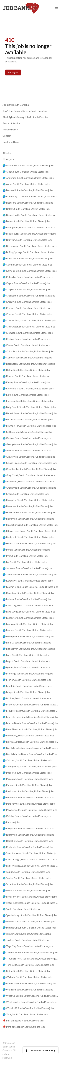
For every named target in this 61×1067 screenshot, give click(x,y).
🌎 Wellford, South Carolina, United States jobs (28, 989)
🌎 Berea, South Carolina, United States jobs (26, 221)
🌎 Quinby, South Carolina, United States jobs (27, 816)
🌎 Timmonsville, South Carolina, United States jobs (30, 952)
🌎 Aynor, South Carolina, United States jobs (26, 183)
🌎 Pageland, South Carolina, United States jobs (28, 778)
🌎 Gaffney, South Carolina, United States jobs (27, 431)
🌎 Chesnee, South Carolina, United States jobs (27, 307)
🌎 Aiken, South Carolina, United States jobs (26, 171)
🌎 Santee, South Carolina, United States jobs (27, 877)
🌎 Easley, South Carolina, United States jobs (26, 382)
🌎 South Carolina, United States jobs (22, 908)
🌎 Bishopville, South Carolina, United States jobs (29, 227)
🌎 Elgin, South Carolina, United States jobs (26, 394)
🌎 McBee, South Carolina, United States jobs (27, 698)
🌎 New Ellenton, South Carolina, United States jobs (30, 729)
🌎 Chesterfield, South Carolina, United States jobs (30, 320)
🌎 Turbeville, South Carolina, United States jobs (28, 964)
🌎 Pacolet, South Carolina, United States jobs (27, 772)
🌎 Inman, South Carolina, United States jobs (26, 549)
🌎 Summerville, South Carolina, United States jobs (29, 927)
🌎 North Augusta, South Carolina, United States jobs (30, 741)
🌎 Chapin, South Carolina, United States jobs (27, 289)
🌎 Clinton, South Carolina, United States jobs (27, 338)
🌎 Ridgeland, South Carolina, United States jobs (28, 828)
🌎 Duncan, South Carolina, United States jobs (27, 376)
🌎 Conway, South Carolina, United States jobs (27, 357)
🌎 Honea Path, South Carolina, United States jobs (29, 543)
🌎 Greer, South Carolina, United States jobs (26, 493)
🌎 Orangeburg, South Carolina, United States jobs (30, 766)
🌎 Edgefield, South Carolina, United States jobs (28, 388)
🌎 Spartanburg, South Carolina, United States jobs (30, 915)
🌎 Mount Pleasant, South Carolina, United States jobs (30, 710)
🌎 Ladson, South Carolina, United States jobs (27, 599)
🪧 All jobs (8, 159)
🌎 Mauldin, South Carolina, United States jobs (27, 685)
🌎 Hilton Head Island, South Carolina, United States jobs (30, 530)
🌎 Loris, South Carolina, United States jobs (26, 654)
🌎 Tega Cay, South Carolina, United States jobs (28, 946)
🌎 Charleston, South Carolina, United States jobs (29, 295)
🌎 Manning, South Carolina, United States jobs (28, 673)
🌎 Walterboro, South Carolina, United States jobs (29, 983)
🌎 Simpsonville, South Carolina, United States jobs (30, 896)
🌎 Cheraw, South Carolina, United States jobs (27, 301)
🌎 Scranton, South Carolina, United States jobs (28, 884)
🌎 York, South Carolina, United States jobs (25, 1014)
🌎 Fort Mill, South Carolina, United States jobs (28, 419)
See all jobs (13, 72)
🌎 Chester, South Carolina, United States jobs (27, 314)
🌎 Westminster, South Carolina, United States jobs (30, 1001)
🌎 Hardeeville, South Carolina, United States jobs (29, 512)
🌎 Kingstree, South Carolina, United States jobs (28, 592)
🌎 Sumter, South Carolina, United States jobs (27, 933)
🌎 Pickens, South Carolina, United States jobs (27, 785)
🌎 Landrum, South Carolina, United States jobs (28, 623)
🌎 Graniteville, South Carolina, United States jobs (29, 469)
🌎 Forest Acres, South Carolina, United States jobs (30, 413)
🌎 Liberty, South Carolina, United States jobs (27, 642)
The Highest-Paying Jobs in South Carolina (25, 117)
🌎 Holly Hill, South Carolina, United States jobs (28, 537)
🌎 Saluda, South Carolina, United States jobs (26, 871)
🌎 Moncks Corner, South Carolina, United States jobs (30, 704)
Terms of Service (11, 123)
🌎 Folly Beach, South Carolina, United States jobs (29, 407)
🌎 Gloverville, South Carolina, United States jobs (29, 456)
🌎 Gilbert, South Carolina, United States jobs (27, 450)
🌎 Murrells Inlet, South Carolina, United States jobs (30, 716)
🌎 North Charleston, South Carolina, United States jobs (30, 747)
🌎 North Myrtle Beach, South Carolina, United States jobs (30, 754)
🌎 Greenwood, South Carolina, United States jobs (29, 487)
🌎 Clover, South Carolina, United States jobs (26, 345)
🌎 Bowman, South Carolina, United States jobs (28, 258)
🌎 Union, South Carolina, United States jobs (26, 970)
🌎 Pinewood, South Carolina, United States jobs (28, 797)
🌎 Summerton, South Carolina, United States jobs (29, 921)
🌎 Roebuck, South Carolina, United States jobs (28, 846)
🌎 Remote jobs (11, 822)
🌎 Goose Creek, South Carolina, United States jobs (30, 462)
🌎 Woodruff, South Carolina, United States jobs (28, 1008)
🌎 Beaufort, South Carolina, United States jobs (28, 202)
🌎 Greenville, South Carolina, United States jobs (28, 481)
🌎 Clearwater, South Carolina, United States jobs (29, 326)
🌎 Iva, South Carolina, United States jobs (25, 561)
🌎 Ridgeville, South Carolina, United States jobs (28, 834)
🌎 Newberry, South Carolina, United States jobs (28, 735)
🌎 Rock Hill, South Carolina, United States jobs (28, 840)
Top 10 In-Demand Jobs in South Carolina (25, 110)
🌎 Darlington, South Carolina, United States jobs (29, 363)
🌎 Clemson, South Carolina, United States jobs (28, 332)
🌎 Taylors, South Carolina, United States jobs (27, 939)
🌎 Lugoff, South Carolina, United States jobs (26, 661)
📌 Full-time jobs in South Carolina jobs (24, 1020)
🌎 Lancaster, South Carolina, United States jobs (28, 617)
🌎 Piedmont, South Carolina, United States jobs (28, 791)
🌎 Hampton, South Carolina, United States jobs (28, 499)
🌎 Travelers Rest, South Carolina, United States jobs (30, 958)
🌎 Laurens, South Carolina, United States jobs (27, 630)
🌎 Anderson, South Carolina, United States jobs (28, 177)
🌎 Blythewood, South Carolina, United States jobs (29, 245)
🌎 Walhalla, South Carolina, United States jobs (28, 977)
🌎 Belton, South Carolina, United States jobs (27, 208)
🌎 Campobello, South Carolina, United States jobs (30, 270)
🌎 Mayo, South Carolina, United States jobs (26, 692)
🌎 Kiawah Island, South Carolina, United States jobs (30, 586)
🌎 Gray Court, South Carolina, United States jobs (29, 475)
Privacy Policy (10, 129)
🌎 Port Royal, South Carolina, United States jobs (29, 803)
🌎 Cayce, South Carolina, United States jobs (26, 283)
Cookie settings (11, 141)
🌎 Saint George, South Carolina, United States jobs (30, 859)
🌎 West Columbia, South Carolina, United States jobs (30, 995)
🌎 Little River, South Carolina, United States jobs (29, 648)
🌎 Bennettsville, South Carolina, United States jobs (30, 214)
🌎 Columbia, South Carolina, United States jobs (28, 351)
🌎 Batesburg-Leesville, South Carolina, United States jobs (30, 196)
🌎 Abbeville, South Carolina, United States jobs (28, 165)
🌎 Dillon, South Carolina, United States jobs (26, 369)
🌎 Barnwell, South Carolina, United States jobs (28, 190)
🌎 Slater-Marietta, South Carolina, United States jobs (30, 902)
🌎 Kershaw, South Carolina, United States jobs (28, 580)
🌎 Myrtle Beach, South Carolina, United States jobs (30, 723)
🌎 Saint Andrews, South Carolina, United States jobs (30, 853)
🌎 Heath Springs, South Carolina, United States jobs (30, 524)
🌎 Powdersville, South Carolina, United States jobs (30, 809)
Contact (7, 135)
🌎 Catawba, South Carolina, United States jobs (28, 276)
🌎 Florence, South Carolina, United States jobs (28, 400)
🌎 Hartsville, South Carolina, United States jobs (28, 518)
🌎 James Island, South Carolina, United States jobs (30, 574)
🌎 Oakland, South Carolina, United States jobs (28, 760)
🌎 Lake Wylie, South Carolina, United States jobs (29, 611)
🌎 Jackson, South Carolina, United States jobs (27, 568)
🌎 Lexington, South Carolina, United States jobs (28, 636)
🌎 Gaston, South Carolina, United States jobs (27, 438)
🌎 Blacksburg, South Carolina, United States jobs (29, 233)
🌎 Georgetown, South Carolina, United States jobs (30, 444)
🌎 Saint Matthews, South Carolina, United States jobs (30, 865)
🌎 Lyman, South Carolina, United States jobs (26, 667)
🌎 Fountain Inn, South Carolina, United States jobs (29, 425)
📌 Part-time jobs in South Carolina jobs (24, 1026)
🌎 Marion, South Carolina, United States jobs (27, 679)
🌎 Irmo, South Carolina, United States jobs (25, 555)
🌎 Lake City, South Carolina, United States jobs (28, 605)
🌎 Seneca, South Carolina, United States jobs (27, 890)
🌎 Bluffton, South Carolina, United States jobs (27, 239)
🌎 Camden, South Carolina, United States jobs (27, 264)
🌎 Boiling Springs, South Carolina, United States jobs (30, 252)
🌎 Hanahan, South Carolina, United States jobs (28, 506)
